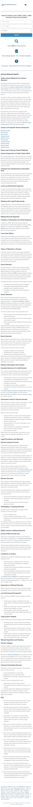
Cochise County (5, 143)
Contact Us (22, 803)
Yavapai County (5, 136)
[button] (25, 4)
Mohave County (5, 138)
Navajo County (5, 145)
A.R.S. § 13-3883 (12, 273)
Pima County (4, 132)
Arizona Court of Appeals (10, 576)
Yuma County (4, 140)
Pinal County (4, 134)
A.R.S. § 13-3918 (21, 483)
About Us (17, 803)
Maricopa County (5, 130)
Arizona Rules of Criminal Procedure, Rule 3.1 (15, 390)
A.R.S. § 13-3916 (16, 327)
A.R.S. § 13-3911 (16, 308)
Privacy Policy (19, 804)
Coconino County (5, 141)
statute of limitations (13, 654)
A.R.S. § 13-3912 (11, 394)
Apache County (5, 147)
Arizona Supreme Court (26, 470)
